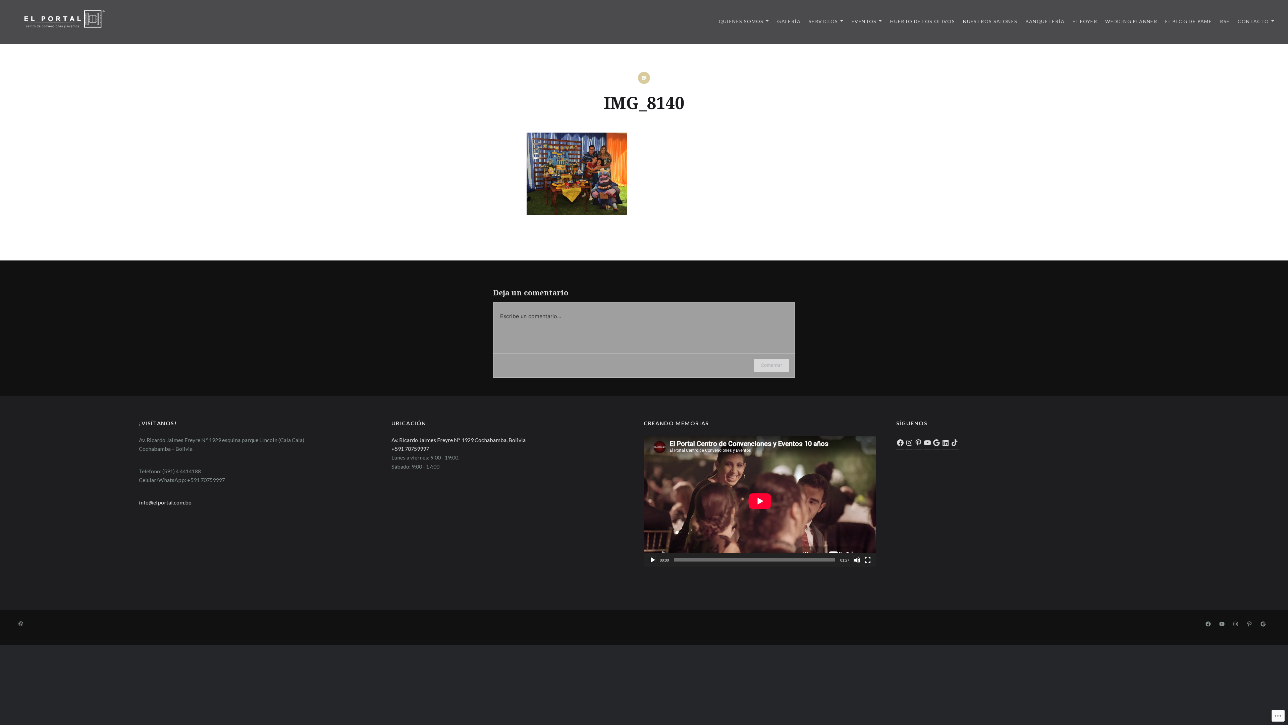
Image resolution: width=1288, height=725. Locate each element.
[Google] (936, 443)
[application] (760, 501)
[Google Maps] (1263, 623)
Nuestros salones (990, 21)
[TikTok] (955, 443)
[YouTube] (927, 443)
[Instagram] (909, 443)
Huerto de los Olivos (922, 21)
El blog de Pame (1188, 21)
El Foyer (1085, 21)
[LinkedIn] (946, 443)
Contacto (1253, 21)
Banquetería (1045, 21)
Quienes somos (741, 21)
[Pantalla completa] (867, 560)
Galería (789, 21)
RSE (1225, 21)
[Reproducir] (652, 560)
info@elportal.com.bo (165, 502)
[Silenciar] (856, 560)
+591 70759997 (410, 448)
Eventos (864, 21)
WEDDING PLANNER (1131, 21)
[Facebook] (900, 443)
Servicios (823, 21)
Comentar (771, 365)
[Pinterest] (918, 443)
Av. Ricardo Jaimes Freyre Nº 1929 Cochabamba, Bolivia (458, 440)
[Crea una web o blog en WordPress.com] (20, 624)
